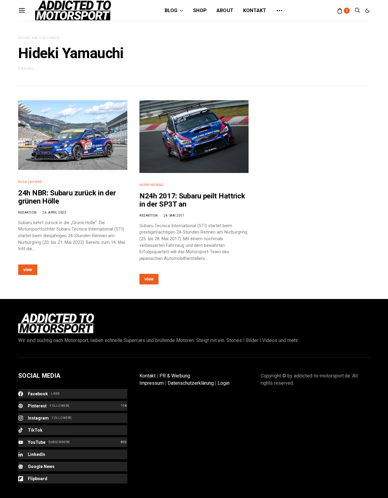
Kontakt (254, 10)
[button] (367, 10)
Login (223, 383)
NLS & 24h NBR (30, 182)
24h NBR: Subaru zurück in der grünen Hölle (67, 197)
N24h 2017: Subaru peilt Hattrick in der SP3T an (192, 200)
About (224, 10)
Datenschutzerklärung (191, 383)
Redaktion (27, 212)
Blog (171, 10)
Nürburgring (151, 185)
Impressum (151, 383)
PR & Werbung (174, 376)
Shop (200, 10)
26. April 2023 (54, 212)
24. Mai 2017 (174, 215)
